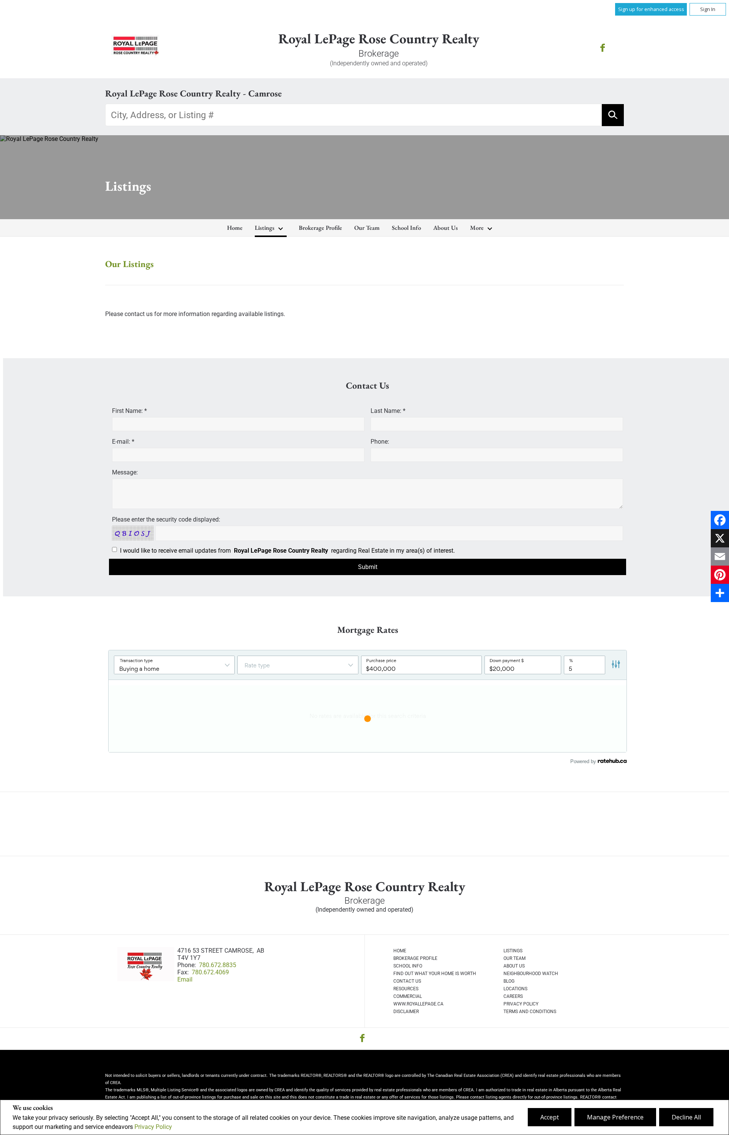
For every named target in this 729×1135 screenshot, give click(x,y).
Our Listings (129, 264)
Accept (549, 1117)
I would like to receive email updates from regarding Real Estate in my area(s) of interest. (287, 550)
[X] (720, 538)
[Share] (720, 593)
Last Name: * (388, 410)
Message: (125, 472)
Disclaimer (406, 1011)
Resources (405, 988)
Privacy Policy (153, 1126)
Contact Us (407, 981)
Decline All (686, 1117)
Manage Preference (615, 1117)
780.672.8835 (217, 965)
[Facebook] (720, 520)
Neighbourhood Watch (530, 973)
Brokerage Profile (320, 228)
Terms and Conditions (529, 1011)
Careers (513, 996)
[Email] (720, 556)
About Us (445, 228)
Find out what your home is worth (434, 973)
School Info (406, 228)
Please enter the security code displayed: (166, 519)
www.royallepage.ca (418, 1004)
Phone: (380, 441)
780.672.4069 (210, 972)
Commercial (407, 996)
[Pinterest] (720, 575)
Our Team (367, 228)
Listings (265, 228)
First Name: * (129, 410)
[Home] (135, 49)
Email (185, 979)
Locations (515, 988)
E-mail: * (123, 441)
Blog (508, 981)
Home (235, 228)
